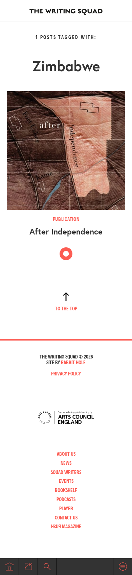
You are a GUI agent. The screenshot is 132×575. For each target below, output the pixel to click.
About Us (66, 454)
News (66, 463)
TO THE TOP (66, 308)
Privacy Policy (66, 373)
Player (66, 508)
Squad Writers (66, 472)
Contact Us (66, 517)
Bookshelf (66, 490)
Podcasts (66, 499)
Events (66, 481)
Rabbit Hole (73, 362)
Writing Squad (66, 10)
